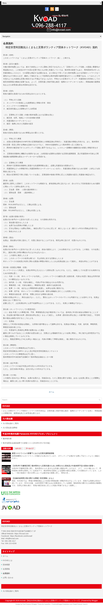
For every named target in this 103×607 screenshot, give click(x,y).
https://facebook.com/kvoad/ (21, 536)
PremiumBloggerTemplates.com (62, 604)
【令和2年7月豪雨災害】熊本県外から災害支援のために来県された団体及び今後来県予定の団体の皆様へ (53, 466)
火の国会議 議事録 (10, 428)
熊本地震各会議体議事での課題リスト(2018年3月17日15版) (26, 443)
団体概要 (6, 565)
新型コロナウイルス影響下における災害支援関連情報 (33, 453)
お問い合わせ (8, 578)
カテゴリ (18, 448)
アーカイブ (29, 448)
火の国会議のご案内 (11, 423)
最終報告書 (7, 439)
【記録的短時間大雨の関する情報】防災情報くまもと (33, 478)
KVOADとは (7, 560)
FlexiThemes (26, 604)
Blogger (95, 601)
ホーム (51, 392)
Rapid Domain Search (80, 604)
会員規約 (8, 43)
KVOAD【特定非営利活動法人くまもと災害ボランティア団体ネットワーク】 (50, 601)
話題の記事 (7, 448)
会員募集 (6, 569)
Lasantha (47, 604)
